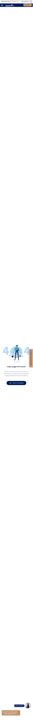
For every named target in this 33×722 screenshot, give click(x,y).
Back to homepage (18, 383)
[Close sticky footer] (18, 712)
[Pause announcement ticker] (31, 2)
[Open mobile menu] (2, 5)
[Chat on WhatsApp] (28, 705)
